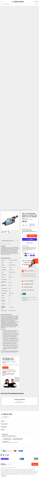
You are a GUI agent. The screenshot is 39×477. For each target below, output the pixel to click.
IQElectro (6, 416)
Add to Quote (29, 240)
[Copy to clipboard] (17, 238)
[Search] (37, 4)
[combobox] (19, 4)
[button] (1, 2)
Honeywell (30, 217)
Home (1, 207)
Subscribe (35, 464)
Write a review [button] (19, 402)
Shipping (23, 226)
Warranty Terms (33, 274)
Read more (27, 248)
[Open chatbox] (36, 474)
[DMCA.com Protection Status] (36, 459)
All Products (6, 207)
